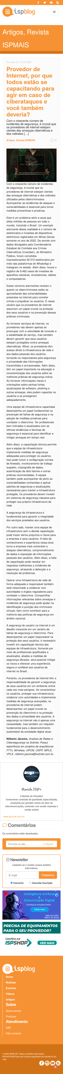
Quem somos (13, 1011)
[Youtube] (51, 2)
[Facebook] (38, 2)
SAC (8, 1027)
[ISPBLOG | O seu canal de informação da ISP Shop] (18, 12)
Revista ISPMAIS (25, 140)
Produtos (11, 1016)
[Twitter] (44, 2)
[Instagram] (47, 1063)
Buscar (49, 844)
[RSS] (57, 2)
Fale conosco (13, 1033)
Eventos (11, 988)
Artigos (12, 31)
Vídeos (10, 994)
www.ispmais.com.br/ (14, 816)
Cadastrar (48, 875)
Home (9, 977)
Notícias (11, 982)
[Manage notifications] (55, 1066)
